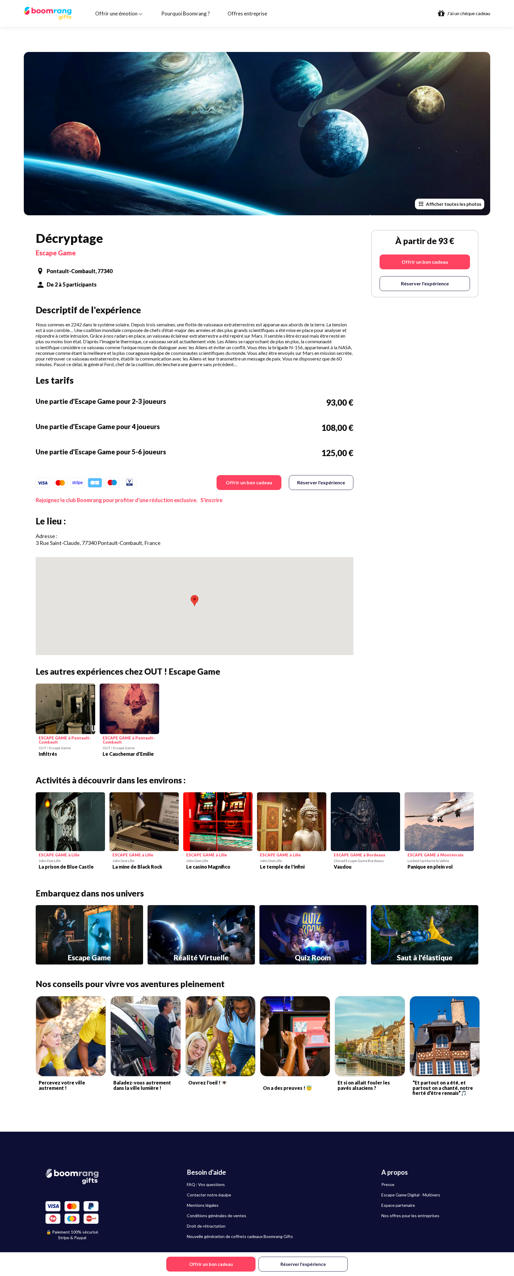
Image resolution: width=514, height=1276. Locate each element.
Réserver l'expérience (321, 482)
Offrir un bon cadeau (249, 482)
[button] (194, 600)
